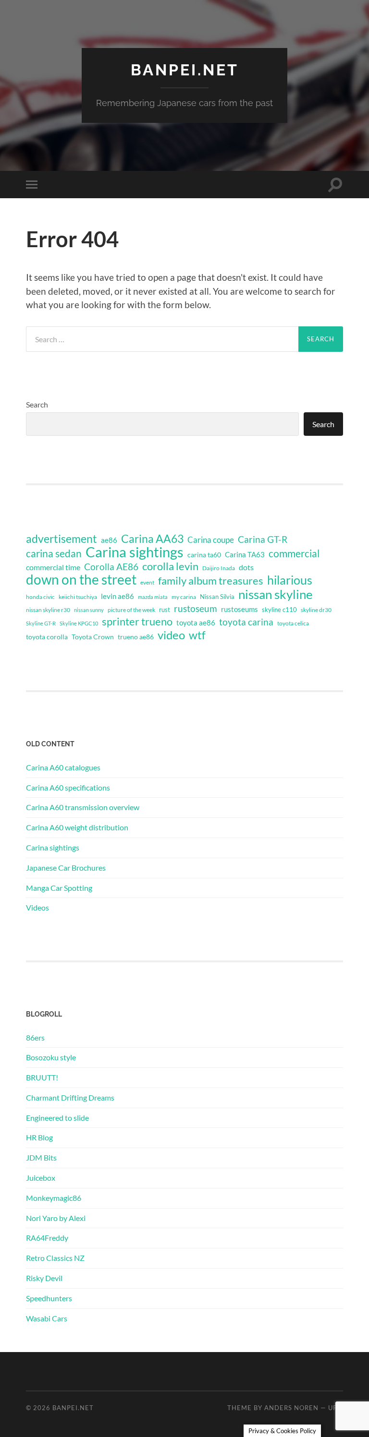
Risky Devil (44, 1277)
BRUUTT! (42, 1077)
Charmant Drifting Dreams (70, 1097)
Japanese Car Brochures (66, 867)
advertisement (61, 539)
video (171, 635)
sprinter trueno (137, 621)
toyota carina (246, 621)
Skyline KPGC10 (79, 623)
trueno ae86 (136, 637)
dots (246, 567)
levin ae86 (117, 596)
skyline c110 (279, 609)
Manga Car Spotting (59, 887)
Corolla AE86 (111, 566)
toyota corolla (47, 637)
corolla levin (170, 566)
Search (37, 404)
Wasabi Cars (46, 1318)
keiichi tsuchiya (78, 596)
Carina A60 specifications (68, 787)
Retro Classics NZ (55, 1257)
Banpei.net (185, 70)
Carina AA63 (152, 538)
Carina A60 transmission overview (82, 807)
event (147, 582)
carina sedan (54, 553)
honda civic (40, 596)
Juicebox (40, 1177)
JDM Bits (41, 1157)
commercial (294, 553)
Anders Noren (291, 1408)
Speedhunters (49, 1298)
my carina (184, 596)
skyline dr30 (316, 609)
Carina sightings (135, 552)
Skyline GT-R (41, 623)
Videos (37, 907)
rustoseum (195, 608)
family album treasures (210, 581)
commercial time (53, 567)
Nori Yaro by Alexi (56, 1217)
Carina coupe (210, 540)
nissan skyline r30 (48, 609)
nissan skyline (275, 594)
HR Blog (39, 1137)
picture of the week (131, 610)
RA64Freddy (47, 1237)
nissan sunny (89, 610)
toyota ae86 (195, 622)
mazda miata (153, 597)
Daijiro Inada (218, 568)
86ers (35, 1037)
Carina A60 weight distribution (77, 827)
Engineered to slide (57, 1117)
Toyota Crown (93, 637)
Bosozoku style (51, 1057)
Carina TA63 (245, 554)
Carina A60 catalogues (63, 767)
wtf (197, 635)
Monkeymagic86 (53, 1197)
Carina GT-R (262, 539)
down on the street (81, 580)
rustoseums (239, 609)
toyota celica (293, 623)
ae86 (109, 540)
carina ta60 (204, 555)
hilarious (289, 580)
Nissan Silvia (217, 596)
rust (164, 609)
